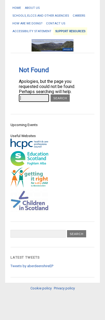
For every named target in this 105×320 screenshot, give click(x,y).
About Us (32, 8)
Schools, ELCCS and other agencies (40, 15)
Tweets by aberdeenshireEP (31, 266)
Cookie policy (41, 288)
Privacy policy (64, 288)
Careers (79, 15)
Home (16, 8)
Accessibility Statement (31, 31)
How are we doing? (27, 23)
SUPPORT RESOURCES (70, 31)
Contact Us (55, 23)
